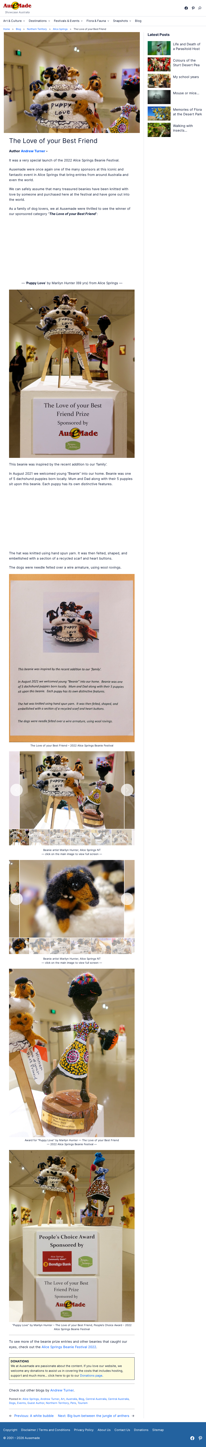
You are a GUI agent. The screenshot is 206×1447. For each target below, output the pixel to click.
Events (21, 1402)
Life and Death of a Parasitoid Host (186, 46)
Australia (71, 1398)
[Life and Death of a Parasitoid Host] (159, 49)
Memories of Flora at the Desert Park (187, 111)
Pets (73, 1402)
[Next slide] (127, 790)
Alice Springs (31, 1398)
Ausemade (32, 1438)
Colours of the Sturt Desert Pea (186, 62)
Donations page (91, 1375)
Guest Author (35, 1402)
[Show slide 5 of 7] (101, 837)
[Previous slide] (16, 790)
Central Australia (96, 1398)
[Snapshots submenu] (130, 21)
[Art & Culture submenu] (24, 21)
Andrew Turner (33, 151)
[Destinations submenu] (49, 21)
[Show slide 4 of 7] (81, 837)
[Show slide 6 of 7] (122, 837)
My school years (186, 77)
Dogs (12, 1402)
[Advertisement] (72, 248)
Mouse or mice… (186, 93)
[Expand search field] (200, 8)
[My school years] (159, 81)
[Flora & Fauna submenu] (108, 21)
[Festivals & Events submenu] (82, 21)
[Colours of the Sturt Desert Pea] (159, 65)
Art (63, 1398)
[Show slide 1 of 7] (19, 837)
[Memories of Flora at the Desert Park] (159, 114)
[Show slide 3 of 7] (60, 837)
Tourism (83, 1402)
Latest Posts (159, 34)
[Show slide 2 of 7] (40, 837)
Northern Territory (57, 1402)
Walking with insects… (183, 128)
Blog (81, 1398)
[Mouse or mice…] (159, 97)
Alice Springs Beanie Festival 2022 (69, 1347)
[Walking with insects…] (159, 130)
